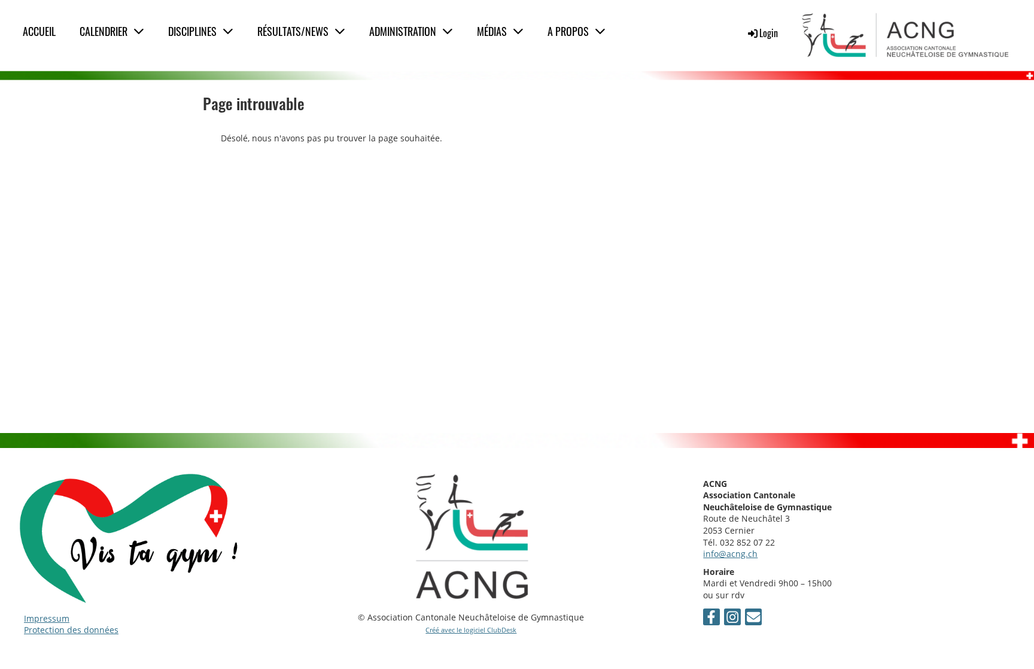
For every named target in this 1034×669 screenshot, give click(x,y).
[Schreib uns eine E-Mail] (753, 618)
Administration (402, 31)
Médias (492, 31)
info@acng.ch (730, 553)
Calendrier (103, 31)
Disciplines (192, 31)
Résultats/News (293, 31)
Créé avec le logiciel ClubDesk (470, 629)
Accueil (39, 31)
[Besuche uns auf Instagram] (732, 618)
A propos (568, 31)
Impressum (46, 618)
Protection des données (71, 629)
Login (768, 33)
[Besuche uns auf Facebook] (711, 618)
